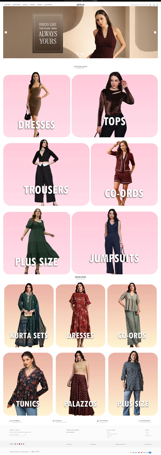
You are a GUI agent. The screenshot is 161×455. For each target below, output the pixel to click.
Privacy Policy (69, 444)
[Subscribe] (25, 434)
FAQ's (108, 437)
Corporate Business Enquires (112, 433)
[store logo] (80, 5)
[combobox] (139, 5)
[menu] (36, 4)
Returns (108, 432)
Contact (146, 433)
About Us (147, 432)
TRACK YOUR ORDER (72, 430)
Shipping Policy (93, 444)
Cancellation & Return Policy (120, 444)
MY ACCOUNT (70, 432)
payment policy (148, 435)
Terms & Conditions (147, 444)
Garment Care (109, 435)
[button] (78, 53)
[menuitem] (7, 4)
